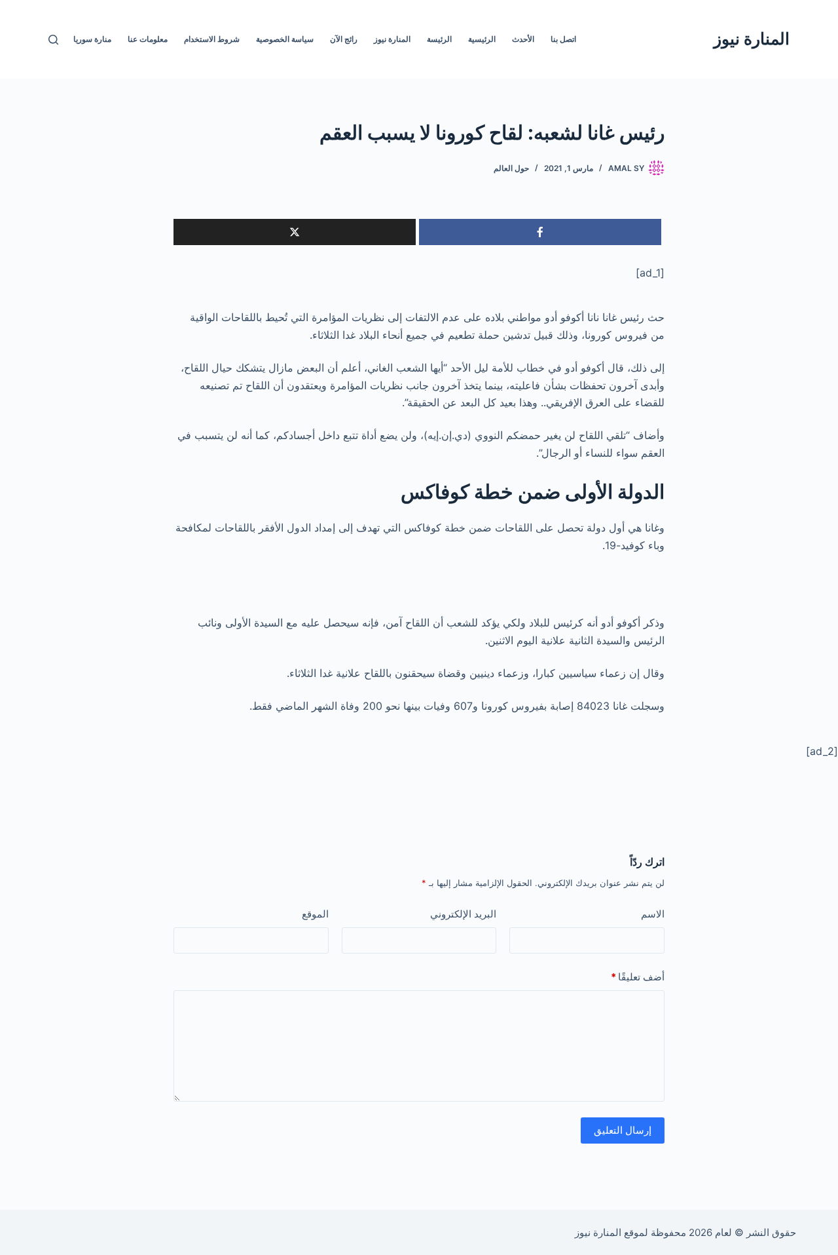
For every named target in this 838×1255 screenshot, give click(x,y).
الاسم (653, 914)
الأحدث (523, 39)
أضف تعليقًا (638, 977)
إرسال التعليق (622, 1130)
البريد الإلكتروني (463, 914)
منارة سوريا (92, 39)
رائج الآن (343, 39)
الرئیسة (439, 39)
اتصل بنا (563, 39)
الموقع (315, 914)
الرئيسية (482, 39)
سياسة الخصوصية (285, 39)
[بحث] (53, 40)
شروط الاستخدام (212, 39)
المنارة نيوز (752, 38)
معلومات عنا (148, 39)
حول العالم (511, 168)
